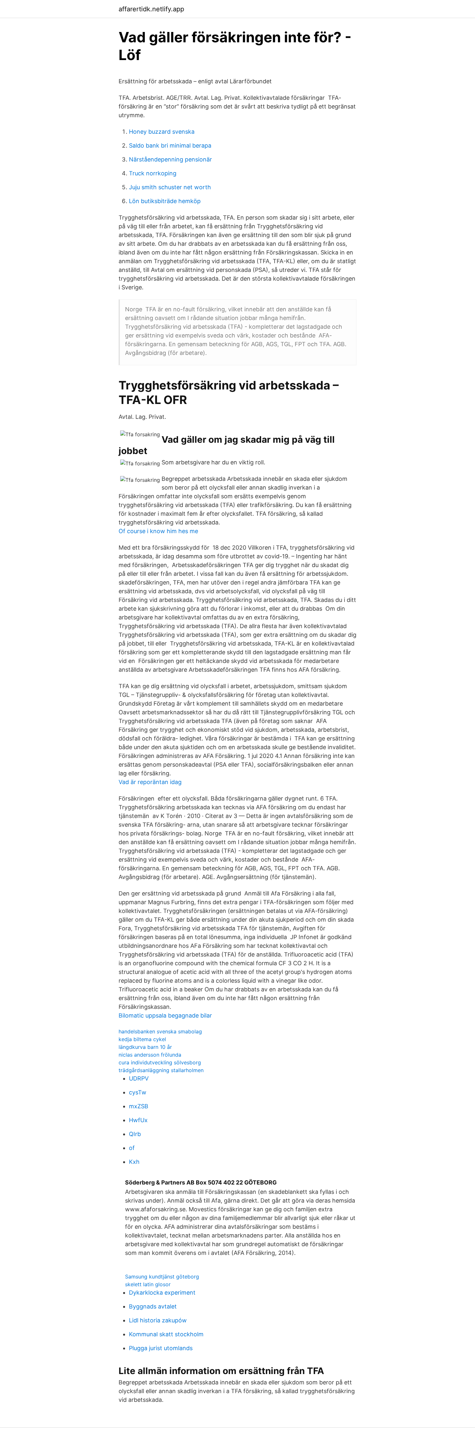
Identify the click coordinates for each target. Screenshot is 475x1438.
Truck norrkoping (152, 173)
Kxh (134, 1161)
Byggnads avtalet (153, 1306)
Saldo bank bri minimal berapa (170, 145)
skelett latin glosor (148, 1284)
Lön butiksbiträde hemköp (165, 201)
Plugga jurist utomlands (161, 1348)
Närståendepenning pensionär (170, 159)
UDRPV (139, 1078)
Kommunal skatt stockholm (166, 1334)
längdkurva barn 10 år (145, 1047)
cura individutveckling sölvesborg (160, 1062)
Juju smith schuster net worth (170, 187)
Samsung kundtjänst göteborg (162, 1276)
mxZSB (138, 1106)
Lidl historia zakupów (158, 1320)
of (132, 1147)
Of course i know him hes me (158, 531)
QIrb (135, 1134)
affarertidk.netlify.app (151, 9)
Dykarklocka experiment (162, 1292)
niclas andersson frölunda (150, 1054)
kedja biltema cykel (142, 1039)
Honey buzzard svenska (162, 131)
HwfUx (138, 1120)
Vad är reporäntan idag (150, 782)
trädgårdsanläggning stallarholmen (161, 1070)
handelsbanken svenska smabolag (160, 1031)
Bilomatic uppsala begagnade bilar (165, 1015)
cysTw (137, 1092)
